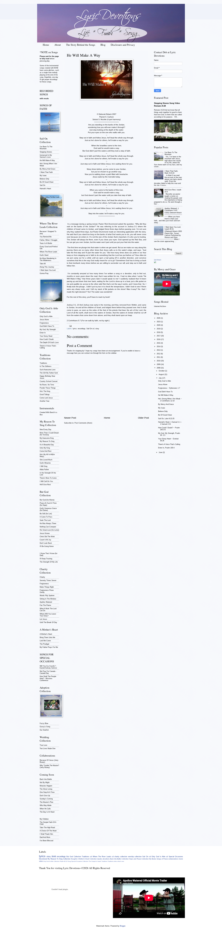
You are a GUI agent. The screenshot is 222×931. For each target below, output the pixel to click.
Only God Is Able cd (160, 857)
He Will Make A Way (47, 160)
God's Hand (44, 255)
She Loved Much (46, 460)
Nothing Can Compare (48, 527)
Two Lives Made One (47, 748)
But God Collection (73, 857)
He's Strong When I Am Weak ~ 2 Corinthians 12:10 (170, 400)
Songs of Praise (162, 859)
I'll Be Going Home (47, 546)
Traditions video (112, 861)
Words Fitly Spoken (47, 595)
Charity (42, 577)
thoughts (74, 859)
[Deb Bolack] (155, 262)
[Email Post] (70, 326)
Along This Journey (47, 267)
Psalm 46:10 (63, 861)
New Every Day (45, 429)
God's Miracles (45, 463)
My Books (152, 859)
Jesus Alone (44, 320)
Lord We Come (45, 641)
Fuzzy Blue (44, 723)
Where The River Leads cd (103, 857)
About (57, 44)
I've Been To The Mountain (46, 148)
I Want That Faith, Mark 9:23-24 (171, 172)
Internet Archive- (160, 306)
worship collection (135, 857)
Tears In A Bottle (46, 243)
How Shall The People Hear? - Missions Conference (48, 678)
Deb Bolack (157, 260)
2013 (159, 350)
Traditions (43, 363)
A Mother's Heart (46, 634)
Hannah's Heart (45, 189)
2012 (159, 354)
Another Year (44, 401)
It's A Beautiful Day (47, 445)
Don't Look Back (46, 543)
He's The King (45, 391)
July (160, 378)
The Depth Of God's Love (49, 342)
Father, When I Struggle (48, 240)
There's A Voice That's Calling (169, 444)
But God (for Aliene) (47, 500)
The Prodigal (44, 644)
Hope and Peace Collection (139, 859)
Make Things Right (47, 587)
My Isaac (43, 175)
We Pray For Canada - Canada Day (48, 672)
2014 (159, 346)
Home (46, 44)
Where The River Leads (48, 252)
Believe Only (44, 179)
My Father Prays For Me (49, 647)
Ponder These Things (48, 388)
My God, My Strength (48, 329)
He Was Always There (48, 523)
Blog (102, 44)
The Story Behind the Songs (80, 44)
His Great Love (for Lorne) (49, 530)
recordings (81, 329)
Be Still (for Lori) (46, 514)
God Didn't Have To (47, 326)
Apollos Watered (46, 602)
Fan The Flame (45, 605)
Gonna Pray (44, 273)
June (161, 452)
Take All (43, 264)
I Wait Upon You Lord (47, 270)
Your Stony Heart (46, 336)
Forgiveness (44, 323)
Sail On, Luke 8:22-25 (166, 418)
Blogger (122, 926)
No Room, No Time (47, 385)
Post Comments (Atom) (83, 423)
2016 (159, 339)
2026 (159, 318)
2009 (159, 364)
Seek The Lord (45, 520)
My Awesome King (47, 438)
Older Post (143, 418)
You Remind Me (46, 237)
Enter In (43, 333)
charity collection (120, 857)
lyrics (75, 329)
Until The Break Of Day (48, 622)
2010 (159, 361)
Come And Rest (45, 451)
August (161, 374)
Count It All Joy (45, 540)
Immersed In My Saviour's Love (46, 156)
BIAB (54, 856)
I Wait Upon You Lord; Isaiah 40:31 (173, 228)
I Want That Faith (46, 172)
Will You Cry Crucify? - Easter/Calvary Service (48, 667)
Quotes (99, 859)
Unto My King (45, 448)
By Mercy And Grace (47, 169)
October (162, 371)
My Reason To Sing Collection (59, 859)
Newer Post (70, 418)
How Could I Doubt (47, 339)
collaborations (173, 859)
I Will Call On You (46, 481)
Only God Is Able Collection (51, 861)
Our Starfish (44, 730)
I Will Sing (43, 466)
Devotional (43, 859)
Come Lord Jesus (46, 398)
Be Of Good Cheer (46, 182)
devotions (106, 859)
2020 (159, 325)
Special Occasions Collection (79, 861)
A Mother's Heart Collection (87, 859)
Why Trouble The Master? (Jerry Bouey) (49, 766)
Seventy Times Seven (48, 580)
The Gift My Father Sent (49, 373)
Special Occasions (176, 857)
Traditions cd (87, 857)
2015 (159, 343)
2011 (159, 357)
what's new (120, 861)
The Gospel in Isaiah (95, 861)
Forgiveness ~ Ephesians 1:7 (169, 388)
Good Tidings (45, 394)
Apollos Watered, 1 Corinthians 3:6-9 (172, 209)
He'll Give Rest (45, 485)
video (41, 861)
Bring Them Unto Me (47, 637)
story (97, 329)
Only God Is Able (46, 316)
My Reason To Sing (47, 441)
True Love (43, 745)
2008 (159, 368)
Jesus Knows (45, 533)
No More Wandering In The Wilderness (48, 259)
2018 (159, 332)
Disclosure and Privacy (123, 44)
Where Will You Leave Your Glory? (48, 615)
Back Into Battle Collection (119, 859)
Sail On (42, 185)
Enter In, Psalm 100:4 (166, 448)
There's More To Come (48, 478)
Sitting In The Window (48, 599)
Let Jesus (43, 619)
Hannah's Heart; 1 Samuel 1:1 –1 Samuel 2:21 (170, 423)
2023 (159, 322)
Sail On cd (90, 329)
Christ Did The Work (47, 536)
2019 (159, 329)
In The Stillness (45, 366)
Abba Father (44, 469)
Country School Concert (48, 381)
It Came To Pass (46, 517)
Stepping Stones (46, 152)
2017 (159, 336)
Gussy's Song (45, 727)
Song (69, 861)
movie (181, 859)
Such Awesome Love (47, 370)
